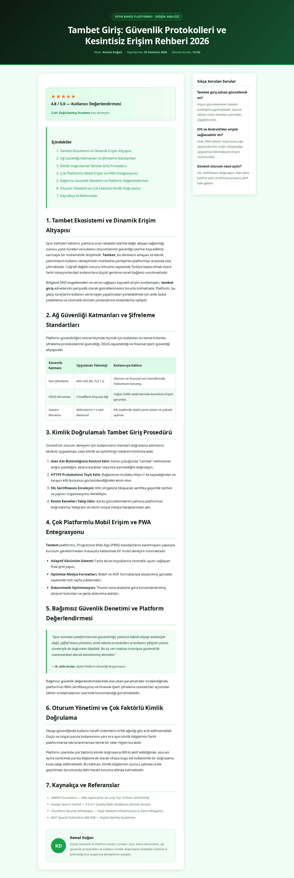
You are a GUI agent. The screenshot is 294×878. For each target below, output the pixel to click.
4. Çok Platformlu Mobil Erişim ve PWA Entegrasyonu (97, 173)
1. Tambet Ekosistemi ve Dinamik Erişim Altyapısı (93, 150)
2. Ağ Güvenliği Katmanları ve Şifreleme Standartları (96, 158)
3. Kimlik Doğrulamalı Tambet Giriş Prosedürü (91, 165)
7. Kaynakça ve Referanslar (77, 195)
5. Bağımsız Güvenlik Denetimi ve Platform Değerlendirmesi (102, 180)
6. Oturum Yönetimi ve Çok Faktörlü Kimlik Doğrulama (98, 188)
